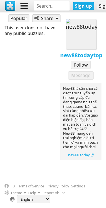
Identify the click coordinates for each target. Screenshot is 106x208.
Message (80, 75)
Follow (81, 65)
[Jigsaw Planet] (10, 6)
